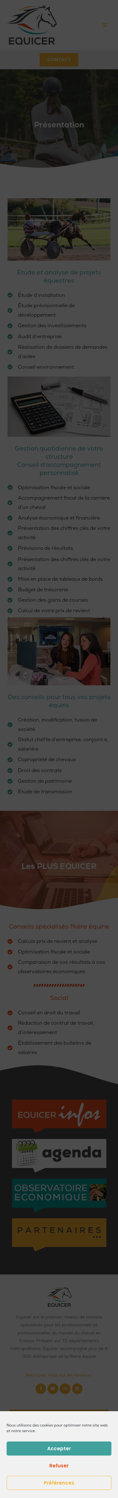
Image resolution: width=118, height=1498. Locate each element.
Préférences (59, 1483)
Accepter (59, 1448)
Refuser (59, 1465)
